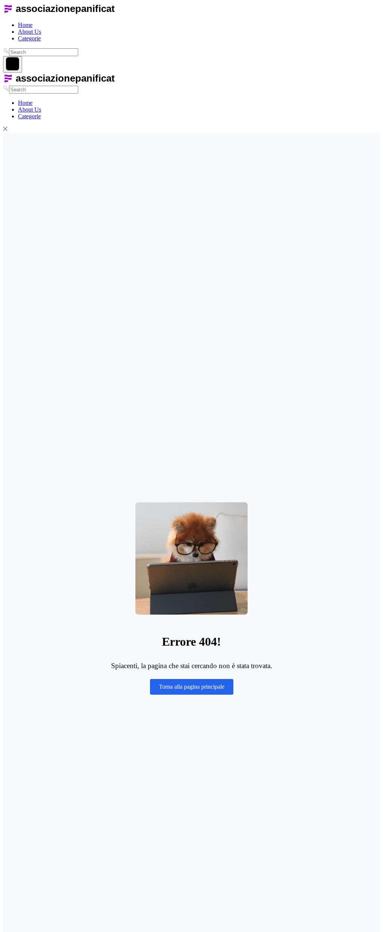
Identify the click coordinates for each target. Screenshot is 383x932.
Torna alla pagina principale (191, 686)
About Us (29, 31)
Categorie (29, 38)
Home (25, 25)
